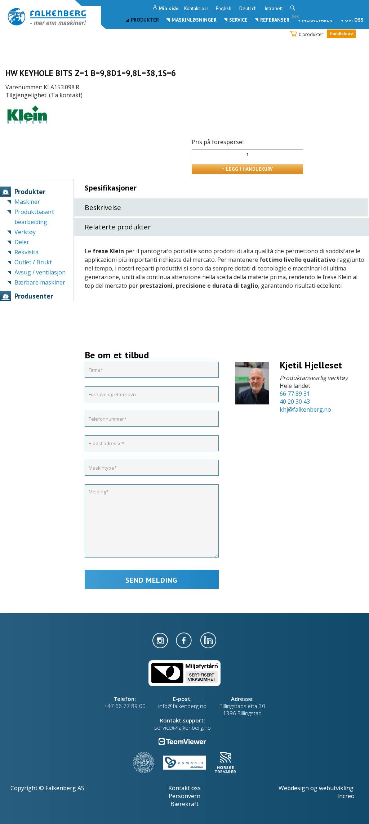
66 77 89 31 (295, 394)
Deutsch (248, 8)
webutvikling (336, 788)
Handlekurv (341, 34)
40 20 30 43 (295, 402)
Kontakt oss (196, 8)
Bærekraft (184, 804)
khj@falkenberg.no (305, 409)
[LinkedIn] (208, 639)
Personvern (184, 796)
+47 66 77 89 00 (125, 705)
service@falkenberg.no (182, 727)
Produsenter (33, 296)
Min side (169, 8)
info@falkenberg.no (182, 705)
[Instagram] (161, 639)
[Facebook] (184, 639)
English (223, 8)
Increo (346, 796)
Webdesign (294, 788)
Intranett (273, 8)
